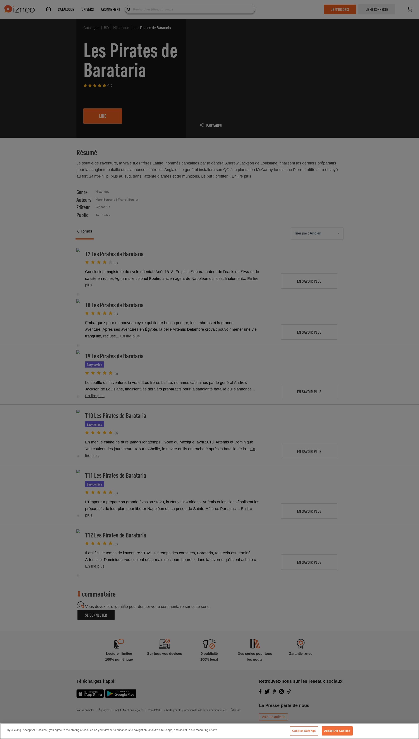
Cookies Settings (304, 730)
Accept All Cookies (337, 730)
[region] (209, 731)
